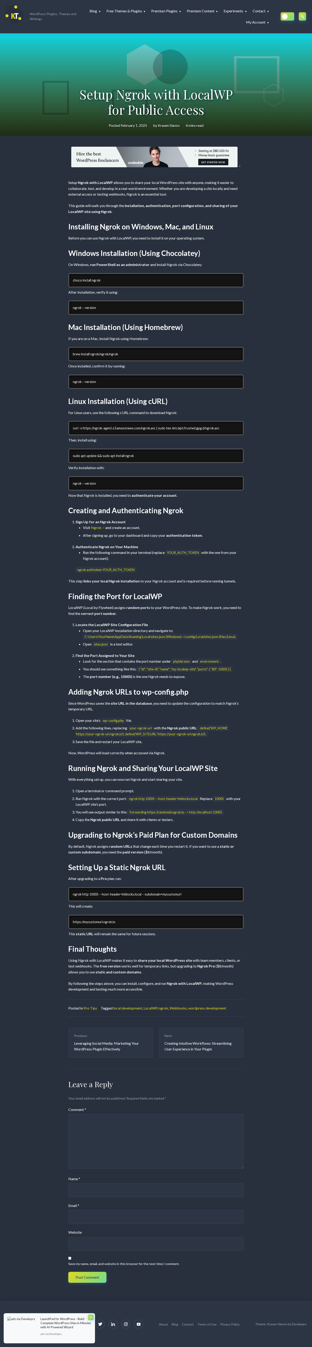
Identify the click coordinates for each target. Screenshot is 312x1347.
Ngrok (96, 527)
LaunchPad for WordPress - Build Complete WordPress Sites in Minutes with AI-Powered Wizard (65, 1323)
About (163, 1324)
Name (74, 1179)
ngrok (163, 1008)
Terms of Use (207, 1324)
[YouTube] (138, 1324)
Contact (188, 1324)
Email (73, 1205)
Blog (175, 1324)
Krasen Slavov (169, 125)
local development (127, 1008)
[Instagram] (125, 1324)
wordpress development (207, 1008)
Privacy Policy (230, 1324)
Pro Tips (90, 1008)
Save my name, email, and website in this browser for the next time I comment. (124, 1264)
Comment (77, 1109)
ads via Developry (51, 1334)
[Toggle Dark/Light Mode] (287, 16)
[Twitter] (100, 1324)
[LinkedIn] (113, 1324)
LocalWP (150, 1008)
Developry (299, 1324)
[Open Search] (302, 16)
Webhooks (178, 1008)
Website (75, 1232)
